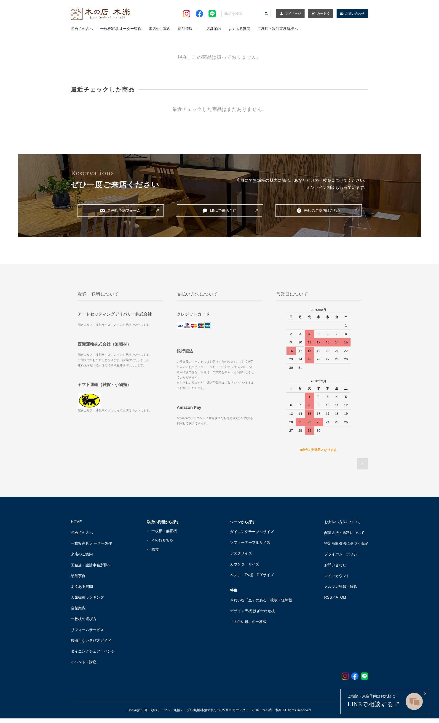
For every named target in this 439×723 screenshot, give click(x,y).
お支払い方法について (342, 522)
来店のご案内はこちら (322, 210)
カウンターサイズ (244, 564)
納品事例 (78, 576)
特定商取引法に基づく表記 (346, 543)
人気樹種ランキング (87, 597)
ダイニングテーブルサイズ (252, 532)
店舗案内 (213, 29)
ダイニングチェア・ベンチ (93, 651)
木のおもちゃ (162, 540)
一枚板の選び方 (83, 619)
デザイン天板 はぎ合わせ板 (252, 611)
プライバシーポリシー (342, 554)
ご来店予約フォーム (123, 210)
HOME (76, 522)
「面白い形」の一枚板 (248, 622)
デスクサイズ (241, 553)
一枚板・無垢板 (164, 531)
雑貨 (155, 549)
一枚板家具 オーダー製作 (120, 29)
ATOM (341, 597)
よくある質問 (239, 29)
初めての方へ (82, 29)
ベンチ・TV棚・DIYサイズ (252, 575)
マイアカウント (337, 576)
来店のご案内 (160, 29)
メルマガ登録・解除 (340, 587)
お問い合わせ (335, 565)
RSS (328, 597)
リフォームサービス (87, 630)
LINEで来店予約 (223, 210)
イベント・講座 (83, 662)
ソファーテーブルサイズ (250, 542)
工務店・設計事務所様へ (277, 29)
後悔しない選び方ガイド (91, 641)
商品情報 (185, 29)
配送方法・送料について (344, 533)
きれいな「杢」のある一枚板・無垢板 (261, 600)
